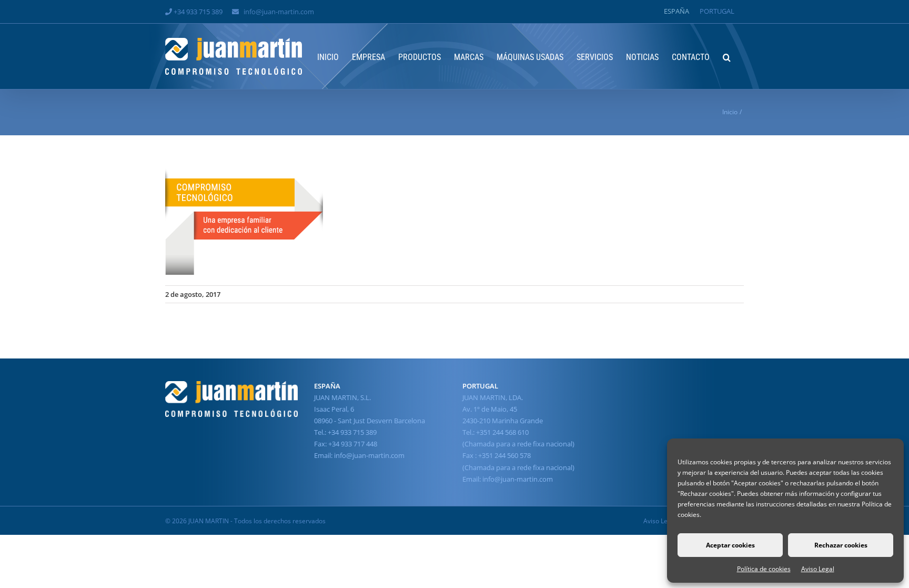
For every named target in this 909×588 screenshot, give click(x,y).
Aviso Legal (817, 568)
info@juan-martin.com (279, 11)
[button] (727, 56)
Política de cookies (764, 568)
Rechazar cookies (840, 545)
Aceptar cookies (730, 545)
